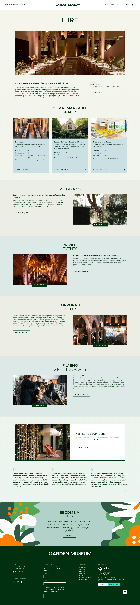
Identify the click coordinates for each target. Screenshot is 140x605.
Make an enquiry (98, 92)
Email (46, 580)
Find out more (83, 447)
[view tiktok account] (18, 582)
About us (82, 569)
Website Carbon (114, 584)
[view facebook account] (21, 582)
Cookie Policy (83, 579)
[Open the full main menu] (136, 4)
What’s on (109, 5)
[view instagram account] (14, 582)
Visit (119, 5)
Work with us (83, 573)
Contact (81, 575)
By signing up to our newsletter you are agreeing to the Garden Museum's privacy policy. (54, 589)
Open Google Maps (21, 572)
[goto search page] (132, 4)
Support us (69, 535)
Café (127, 5)
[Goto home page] (68, 5)
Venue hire (82, 567)
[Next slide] (125, 491)
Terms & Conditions (85, 577)
